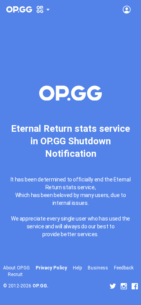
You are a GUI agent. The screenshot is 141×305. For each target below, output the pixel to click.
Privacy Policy (51, 268)
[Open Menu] (127, 9)
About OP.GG (16, 268)
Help (77, 268)
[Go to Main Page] (19, 9)
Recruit (15, 274)
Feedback (124, 268)
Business (98, 268)
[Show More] (43, 9)
